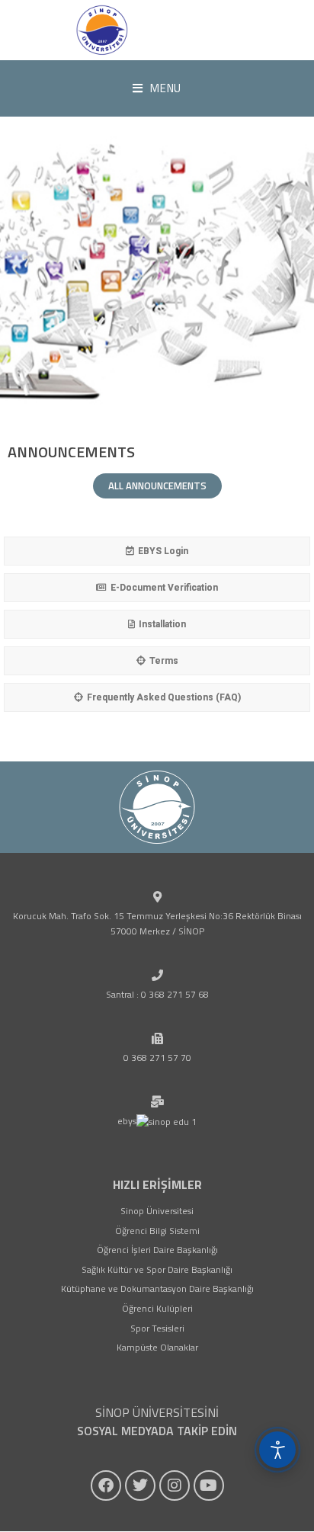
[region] (157, 280)
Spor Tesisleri (157, 1328)
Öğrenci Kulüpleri (157, 1308)
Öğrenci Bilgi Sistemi (157, 1230)
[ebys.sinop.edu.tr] (102, 30)
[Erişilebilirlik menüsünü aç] (277, 1449)
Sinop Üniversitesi (157, 1210)
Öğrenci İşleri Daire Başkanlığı (157, 1249)
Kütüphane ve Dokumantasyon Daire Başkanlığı (157, 1288)
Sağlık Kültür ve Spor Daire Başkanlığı (157, 1269)
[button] (157, 280)
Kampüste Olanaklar (157, 1347)
